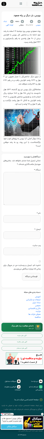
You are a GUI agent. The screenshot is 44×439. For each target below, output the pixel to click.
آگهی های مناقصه (22, 342)
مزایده (38, 311)
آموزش (38, 297)
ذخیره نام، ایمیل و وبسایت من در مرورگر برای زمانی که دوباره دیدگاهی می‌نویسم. (22, 267)
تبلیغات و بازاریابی (33, 300)
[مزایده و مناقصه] (24, 358)
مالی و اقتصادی (34, 308)
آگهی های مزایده (22, 336)
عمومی (38, 25)
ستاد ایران (37, 302)
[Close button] (42, 414)
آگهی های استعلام (22, 348)
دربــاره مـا (34, 381)
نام (39, 213)
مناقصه (38, 317)
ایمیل (37, 229)
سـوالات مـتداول (10, 381)
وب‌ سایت (37, 245)
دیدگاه (37, 170)
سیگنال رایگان (12, 427)
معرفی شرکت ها (34, 314)
